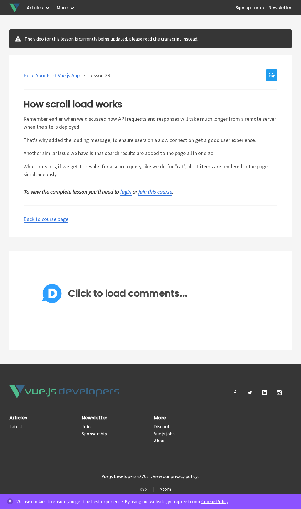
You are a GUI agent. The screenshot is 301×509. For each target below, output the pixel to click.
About (160, 441)
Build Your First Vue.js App (52, 75)
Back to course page (46, 219)
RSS (143, 489)
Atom (165, 489)
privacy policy (184, 476)
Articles (35, 8)
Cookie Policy (214, 501)
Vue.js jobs (164, 433)
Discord (161, 426)
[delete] (10, 501)
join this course (155, 191)
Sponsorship (94, 433)
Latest (16, 426)
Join (86, 426)
